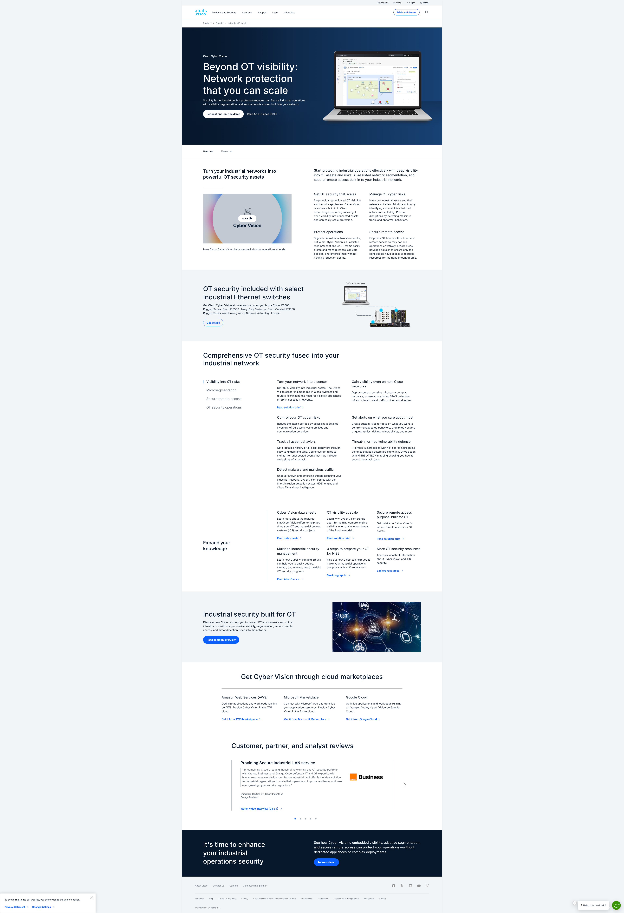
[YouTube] (419, 885)
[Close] (91, 897)
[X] (402, 885)
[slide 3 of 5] (305, 818)
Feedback (199, 898)
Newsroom (369, 898)
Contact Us (218, 885)
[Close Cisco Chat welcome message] (575, 903)
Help (211, 898)
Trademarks (323, 898)
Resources (226, 151)
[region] (48, 903)
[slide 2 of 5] (300, 818)
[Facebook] (393, 885)
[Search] (427, 12)
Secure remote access (223, 399)
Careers (233, 885)
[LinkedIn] (410, 885)
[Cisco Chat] (616, 905)
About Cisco (201, 885)
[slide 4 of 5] (310, 818)
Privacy (244, 898)
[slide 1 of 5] (295, 818)
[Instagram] (427, 885)
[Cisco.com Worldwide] (201, 12)
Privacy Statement (15, 907)
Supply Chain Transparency (346, 898)
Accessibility (306, 898)
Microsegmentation (221, 390)
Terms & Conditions (227, 898)
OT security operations (224, 407)
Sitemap (382, 898)
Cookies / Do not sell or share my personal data (274, 898)
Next (405, 785)
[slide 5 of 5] (316, 818)
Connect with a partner (255, 885)
